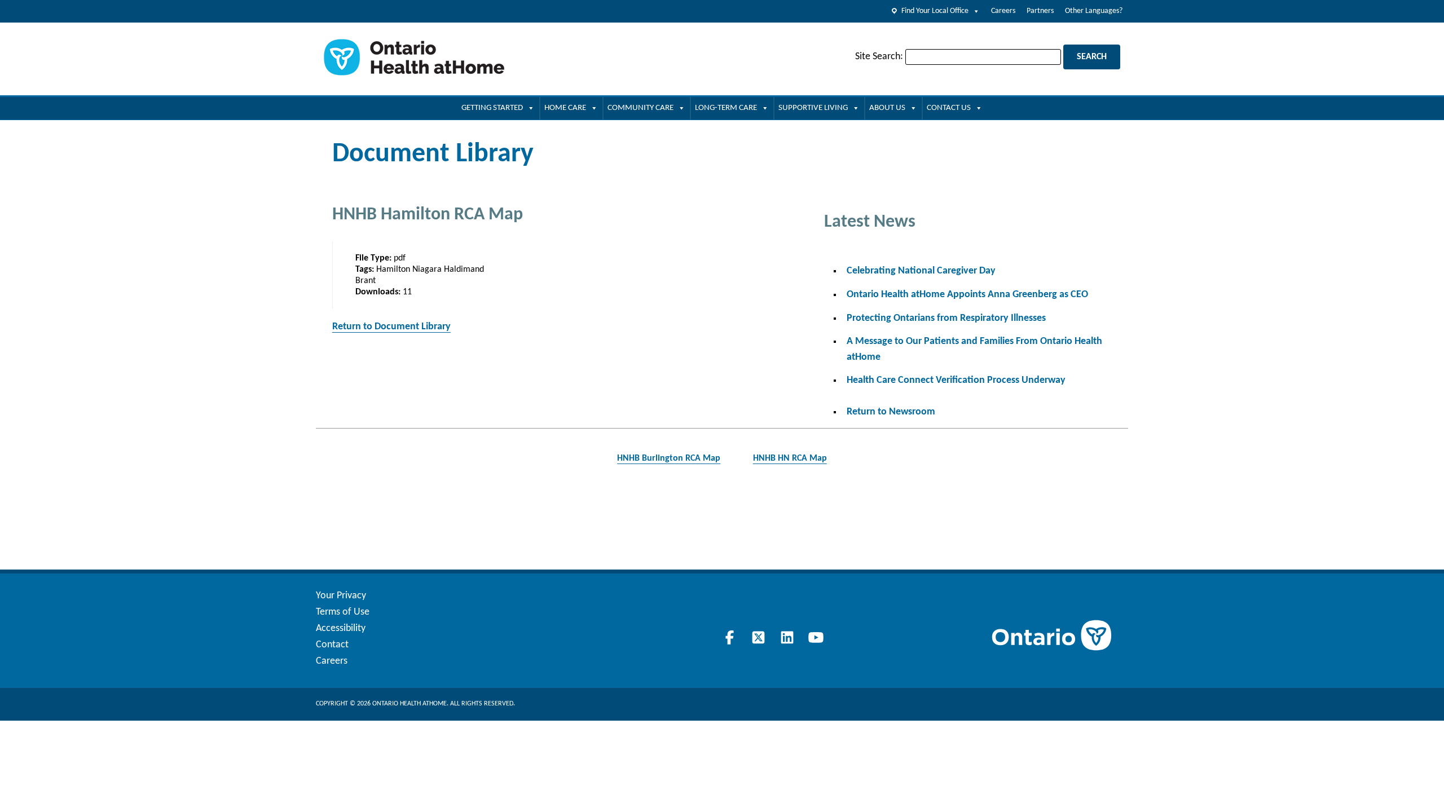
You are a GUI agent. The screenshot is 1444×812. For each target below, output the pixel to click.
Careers (1003, 11)
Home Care (565, 108)
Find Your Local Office (934, 11)
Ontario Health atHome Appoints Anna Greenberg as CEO (967, 294)
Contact (332, 645)
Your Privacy (341, 596)
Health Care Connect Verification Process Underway (956, 380)
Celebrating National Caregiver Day (921, 271)
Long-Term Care (726, 108)
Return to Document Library (391, 327)
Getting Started (492, 108)
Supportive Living (813, 108)
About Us (887, 108)
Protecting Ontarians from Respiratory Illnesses (946, 318)
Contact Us (949, 108)
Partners (1040, 11)
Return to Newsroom (891, 412)
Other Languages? (1093, 11)
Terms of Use (342, 612)
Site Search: (879, 56)
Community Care (640, 108)
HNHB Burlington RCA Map (668, 458)
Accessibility (341, 628)
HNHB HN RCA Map (790, 458)
